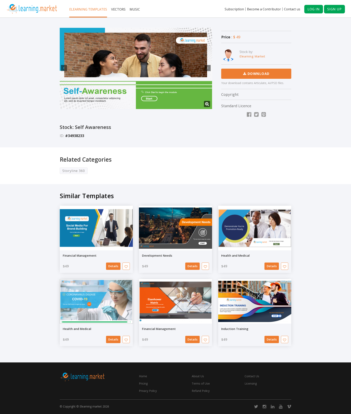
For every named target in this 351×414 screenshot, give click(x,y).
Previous (63, 68)
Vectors (118, 9)
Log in (314, 9)
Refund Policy (201, 391)
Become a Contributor (264, 9)
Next (207, 68)
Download (258, 73)
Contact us (292, 9)
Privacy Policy (148, 391)
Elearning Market (252, 56)
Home (143, 376)
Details (113, 266)
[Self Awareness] (136, 68)
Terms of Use (201, 383)
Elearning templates (88, 9)
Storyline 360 (73, 171)
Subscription (234, 9)
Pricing (143, 383)
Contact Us (252, 376)
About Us (198, 376)
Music (135, 9)
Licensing (251, 383)
